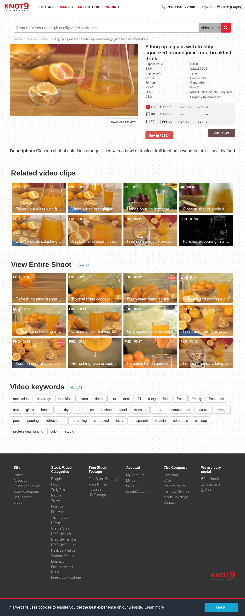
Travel (55, 501)
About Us (20, 480)
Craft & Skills (60, 528)
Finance (57, 506)
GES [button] (66, 7)
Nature (56, 495)
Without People (62, 556)
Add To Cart (221, 133)
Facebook (211, 479)
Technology (60, 517)
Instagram (212, 484)
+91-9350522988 (180, 7)
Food (55, 484)
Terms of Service (176, 491)
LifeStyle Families (64, 539)
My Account (135, 475)
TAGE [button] (47, 7)
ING (112, 7)
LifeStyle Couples (64, 545)
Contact (170, 502)
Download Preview (123, 122)
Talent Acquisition (27, 486)
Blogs (18, 502)
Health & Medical (63, 550)
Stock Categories (26, 491)
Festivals (57, 512)
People (56, 479)
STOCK (88, 7)
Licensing (171, 475)
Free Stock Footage (66, 577)
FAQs (130, 486)
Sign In (206, 7)
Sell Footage (23, 497)
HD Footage (97, 495)
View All (83, 265)
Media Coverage (176, 497)
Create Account (137, 491)
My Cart (132, 480)
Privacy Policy (174, 486)
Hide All (76, 387)
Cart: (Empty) (231, 7)
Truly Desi (58, 490)
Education (59, 561)
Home (18, 475)
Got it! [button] (221, 607)
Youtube (210, 490)
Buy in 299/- (159, 135)
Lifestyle (57, 523)
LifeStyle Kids (61, 534)
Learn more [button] (154, 607)
